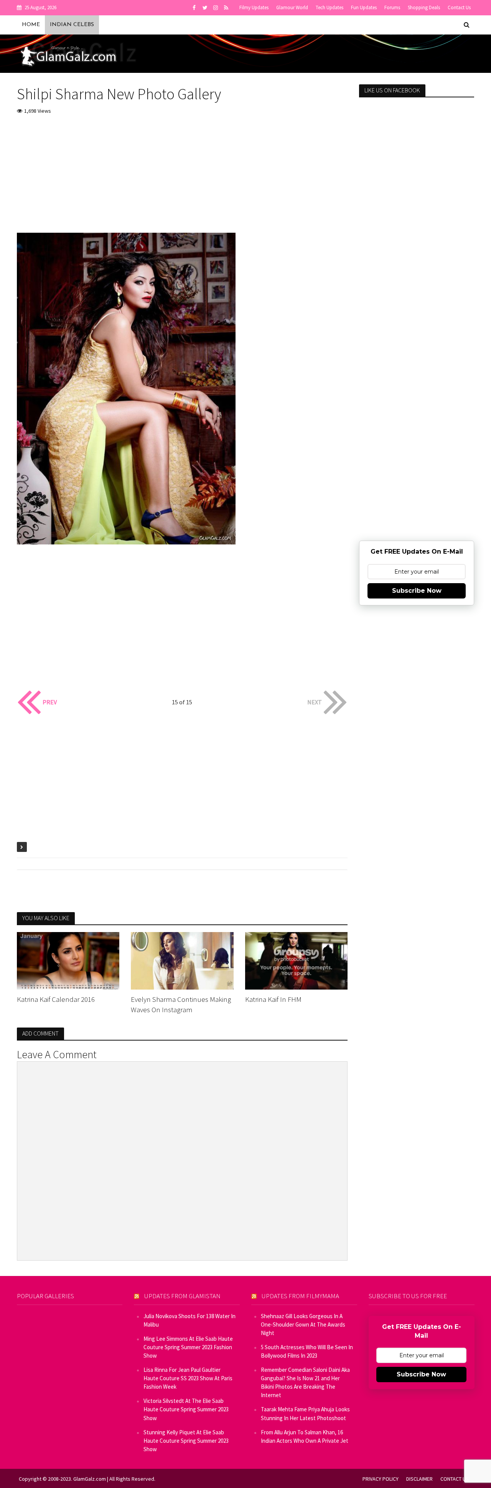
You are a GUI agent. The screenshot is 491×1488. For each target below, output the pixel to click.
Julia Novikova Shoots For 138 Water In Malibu (189, 1320)
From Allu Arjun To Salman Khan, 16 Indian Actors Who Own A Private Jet (304, 1436)
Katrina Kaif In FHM (273, 999)
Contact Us (459, 7)
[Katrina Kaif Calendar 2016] (68, 960)
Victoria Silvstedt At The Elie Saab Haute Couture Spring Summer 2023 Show (186, 1409)
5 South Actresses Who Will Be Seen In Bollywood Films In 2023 (307, 1351)
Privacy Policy (380, 1478)
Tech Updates (329, 7)
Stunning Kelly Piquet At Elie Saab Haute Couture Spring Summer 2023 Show (186, 1441)
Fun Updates (364, 7)
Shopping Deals (424, 7)
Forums (392, 7)
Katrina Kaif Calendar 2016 (56, 999)
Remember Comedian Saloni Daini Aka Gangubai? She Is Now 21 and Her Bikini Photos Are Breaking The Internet (305, 1382)
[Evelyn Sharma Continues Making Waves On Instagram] (182, 960)
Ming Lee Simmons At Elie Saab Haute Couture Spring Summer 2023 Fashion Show (188, 1347)
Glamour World (292, 7)
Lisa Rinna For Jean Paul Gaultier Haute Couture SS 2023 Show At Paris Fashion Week (187, 1378)
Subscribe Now (417, 590)
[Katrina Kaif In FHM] (296, 960)
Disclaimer (419, 1478)
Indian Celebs (72, 25)
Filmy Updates (254, 7)
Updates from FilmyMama (300, 1296)
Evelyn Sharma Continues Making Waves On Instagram (181, 1004)
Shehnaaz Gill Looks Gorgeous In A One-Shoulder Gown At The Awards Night (303, 1324)
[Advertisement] (182, 179)
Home (31, 25)
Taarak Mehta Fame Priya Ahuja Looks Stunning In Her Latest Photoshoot (305, 1413)
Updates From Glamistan (182, 1296)
